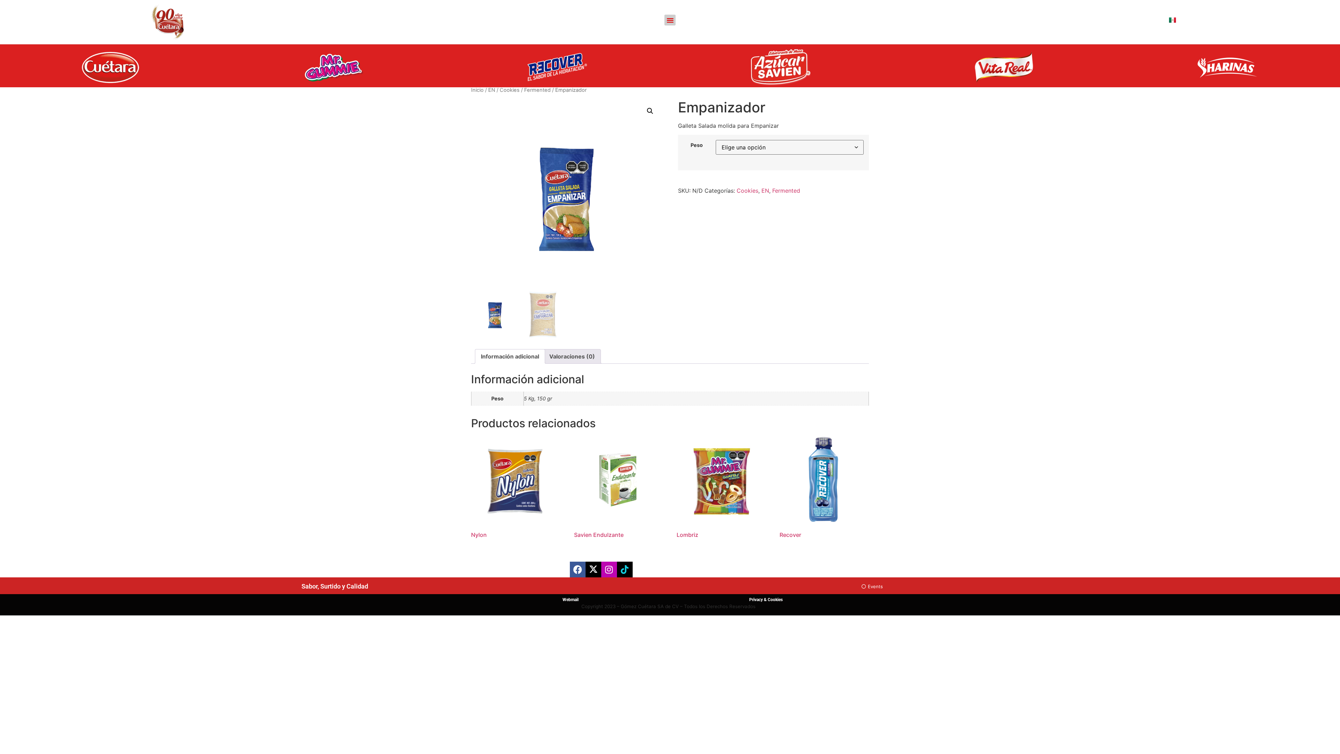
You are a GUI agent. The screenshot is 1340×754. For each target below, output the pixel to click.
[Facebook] (578, 569)
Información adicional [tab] (510, 356)
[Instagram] (609, 569)
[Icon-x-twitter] (593, 569)
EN (491, 90)
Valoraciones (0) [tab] (572, 356)
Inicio (477, 90)
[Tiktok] (625, 569)
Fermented (537, 90)
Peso (697, 145)
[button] (670, 20)
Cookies (510, 90)
